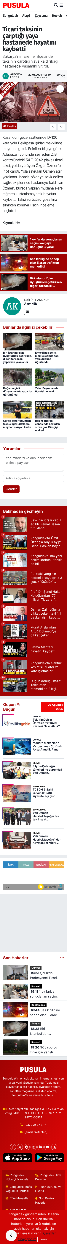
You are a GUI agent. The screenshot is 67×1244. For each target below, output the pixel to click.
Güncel (35, 967)
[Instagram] (34, 1147)
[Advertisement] (33, 921)
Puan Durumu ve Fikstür (48, 1189)
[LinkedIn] (40, 1147)
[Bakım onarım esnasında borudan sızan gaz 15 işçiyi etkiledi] (49, 409)
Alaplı (26, 16)
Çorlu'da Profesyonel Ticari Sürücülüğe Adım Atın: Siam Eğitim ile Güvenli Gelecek (47, 975)
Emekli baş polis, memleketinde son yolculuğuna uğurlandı (47, 357)
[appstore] (17, 1158)
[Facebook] (13, 1147)
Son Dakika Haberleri (44, 1200)
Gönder (11, 489)
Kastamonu (38, 1005)
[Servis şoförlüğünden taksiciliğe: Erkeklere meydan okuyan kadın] (17, 409)
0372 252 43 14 (36, 1124)
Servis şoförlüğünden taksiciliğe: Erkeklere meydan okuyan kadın (17, 424)
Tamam (43, 1239)
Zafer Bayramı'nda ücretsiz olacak (46, 390)
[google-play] (49, 1158)
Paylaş (11, 126)
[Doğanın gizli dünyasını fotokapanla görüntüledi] (17, 377)
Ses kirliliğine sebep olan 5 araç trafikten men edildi (45, 1012)
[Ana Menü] (61, 5)
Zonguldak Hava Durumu (48, 1177)
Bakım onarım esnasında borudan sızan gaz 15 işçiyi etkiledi (47, 425)
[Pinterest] (27, 1147)
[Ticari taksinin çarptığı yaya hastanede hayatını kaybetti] (33, 102)
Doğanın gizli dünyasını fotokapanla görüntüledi (17, 391)
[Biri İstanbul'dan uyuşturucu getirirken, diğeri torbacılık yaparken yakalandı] (17, 341)
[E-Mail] (27, 312)
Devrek (57, 16)
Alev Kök (30, 304)
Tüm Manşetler (20, 1198)
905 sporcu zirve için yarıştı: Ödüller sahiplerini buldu (43, 1050)
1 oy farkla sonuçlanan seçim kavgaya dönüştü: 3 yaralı (45, 994)
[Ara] (56, 5)
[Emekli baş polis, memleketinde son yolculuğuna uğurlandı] (49, 341)
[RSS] (54, 1147)
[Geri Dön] (11, 1235)
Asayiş (35, 1023)
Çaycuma (41, 16)
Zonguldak (10, 16)
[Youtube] (47, 1147)
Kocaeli (35, 986)
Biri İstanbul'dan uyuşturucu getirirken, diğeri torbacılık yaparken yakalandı (17, 357)
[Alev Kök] (12, 306)
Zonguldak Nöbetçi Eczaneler (18, 1177)
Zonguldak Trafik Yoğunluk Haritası (19, 1189)
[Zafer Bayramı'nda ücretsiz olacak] (49, 377)
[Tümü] (62, 958)
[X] (20, 1147)
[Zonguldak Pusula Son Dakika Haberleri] (16, 5)
